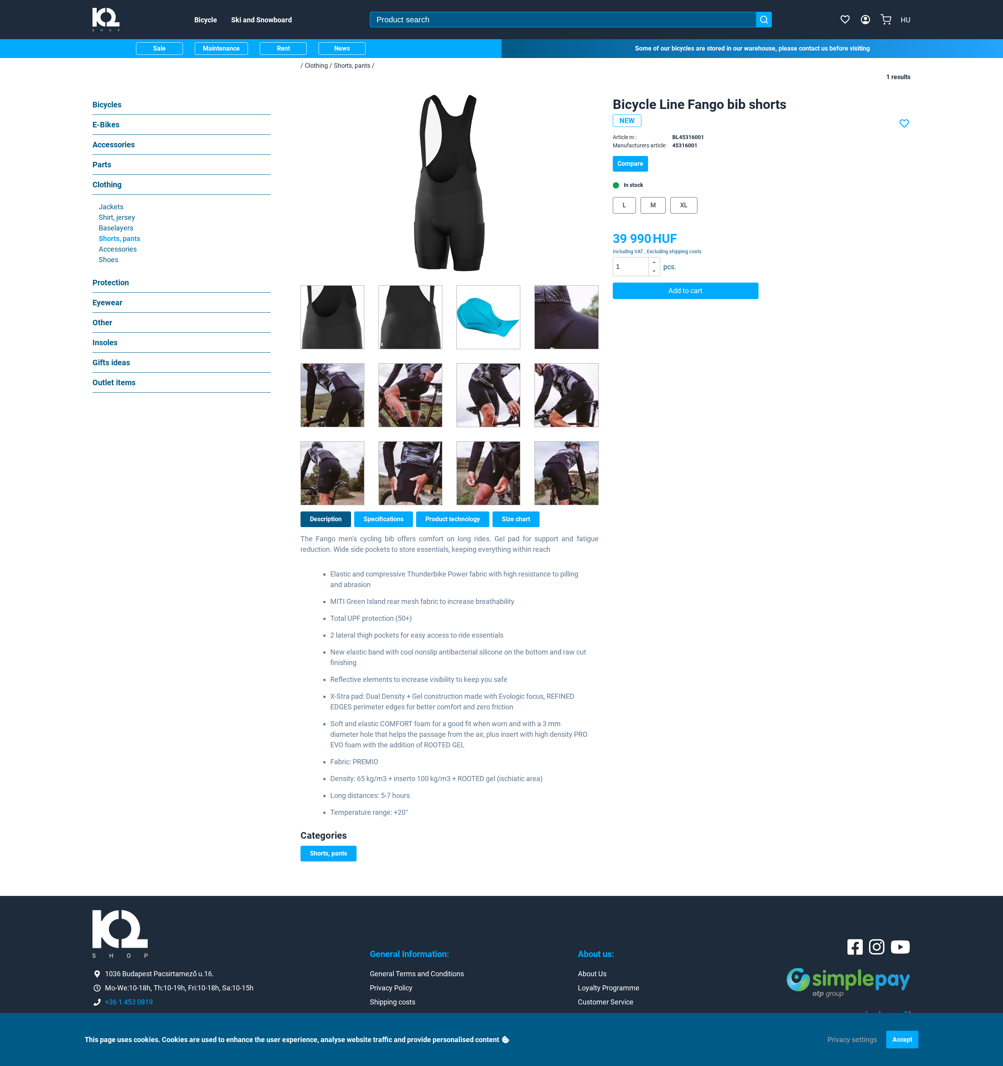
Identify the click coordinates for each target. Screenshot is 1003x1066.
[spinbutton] (639, 267)
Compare (630, 163)
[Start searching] (764, 19)
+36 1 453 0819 (129, 1002)
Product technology (452, 519)
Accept (902, 1039)
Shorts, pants (328, 853)
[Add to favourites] (905, 123)
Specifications (384, 519)
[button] (654, 262)
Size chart (516, 519)
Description (326, 519)
